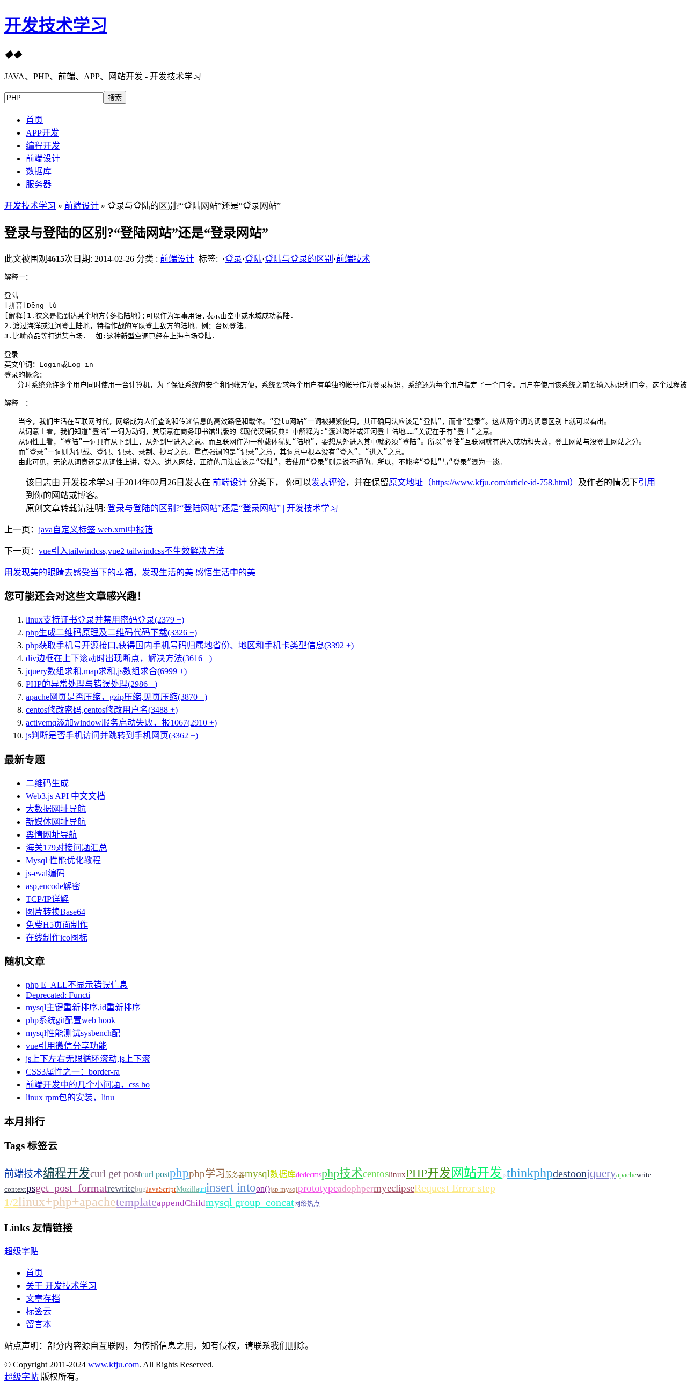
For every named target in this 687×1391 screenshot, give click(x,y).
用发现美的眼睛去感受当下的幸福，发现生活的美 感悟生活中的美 (129, 572)
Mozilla (187, 1189)
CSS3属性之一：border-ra (73, 1071)
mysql (257, 1173)
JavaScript (161, 1189)
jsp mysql (284, 1189)
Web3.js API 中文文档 (65, 796)
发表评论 (328, 482)
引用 (646, 482)
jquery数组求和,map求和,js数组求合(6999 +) (106, 671)
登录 (233, 258)
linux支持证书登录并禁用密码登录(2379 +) (105, 619)
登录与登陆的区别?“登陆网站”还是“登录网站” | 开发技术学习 (222, 508)
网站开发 (476, 1173)
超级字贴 (21, 1251)
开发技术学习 (55, 25)
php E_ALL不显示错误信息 (77, 984)
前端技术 (353, 258)
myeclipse (394, 1188)
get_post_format (71, 1188)
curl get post (115, 1173)
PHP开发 (428, 1173)
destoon (570, 1173)
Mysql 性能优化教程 (63, 860)
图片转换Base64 (55, 911)
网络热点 (307, 1204)
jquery (601, 1173)
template (136, 1202)
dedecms (308, 1175)
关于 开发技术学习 (61, 1285)
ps (30, 1188)
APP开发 (42, 132)
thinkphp (530, 1173)
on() (263, 1188)
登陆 (253, 258)
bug (140, 1189)
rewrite (121, 1188)
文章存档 (43, 1298)
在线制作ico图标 (56, 937)
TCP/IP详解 (47, 899)
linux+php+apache (67, 1202)
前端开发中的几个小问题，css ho (88, 1084)
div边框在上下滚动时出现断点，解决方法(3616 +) (119, 658)
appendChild (181, 1203)
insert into (231, 1187)
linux (397, 1174)
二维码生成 (47, 783)
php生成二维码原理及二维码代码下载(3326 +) (111, 632)
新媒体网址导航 (56, 821)
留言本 (39, 1324)
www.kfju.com (113, 1364)
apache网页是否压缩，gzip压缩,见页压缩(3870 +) (116, 696)
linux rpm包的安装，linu (70, 1097)
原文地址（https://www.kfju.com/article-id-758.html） (483, 482)
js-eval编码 (45, 873)
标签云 (39, 1311)
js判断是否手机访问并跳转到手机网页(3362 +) (112, 735)
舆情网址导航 (51, 834)
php (179, 1173)
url (202, 1189)
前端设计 (43, 158)
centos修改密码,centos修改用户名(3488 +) (102, 709)
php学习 (207, 1173)
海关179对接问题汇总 (66, 847)
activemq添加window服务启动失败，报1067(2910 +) (121, 722)
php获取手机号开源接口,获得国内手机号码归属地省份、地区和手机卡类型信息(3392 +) (190, 645)
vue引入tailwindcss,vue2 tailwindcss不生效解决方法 (131, 551)
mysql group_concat (250, 1202)
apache (626, 1175)
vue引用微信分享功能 (66, 1045)
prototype (318, 1188)
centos (376, 1173)
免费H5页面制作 (57, 924)
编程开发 (43, 145)
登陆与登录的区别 (299, 258)
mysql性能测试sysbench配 (73, 1033)
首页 (34, 119)
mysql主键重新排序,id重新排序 (83, 1007)
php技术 (342, 1173)
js (504, 1175)
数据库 (39, 171)
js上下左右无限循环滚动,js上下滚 (88, 1058)
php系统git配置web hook (70, 1020)
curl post (155, 1174)
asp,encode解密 (53, 886)
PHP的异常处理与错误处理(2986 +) (91, 684)
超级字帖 (21, 1376)
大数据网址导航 (56, 808)
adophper (356, 1188)
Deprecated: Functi (58, 995)
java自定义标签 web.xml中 (96, 529)
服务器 (39, 184)
